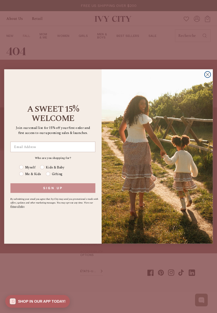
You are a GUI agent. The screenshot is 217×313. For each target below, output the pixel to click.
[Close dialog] (208, 74)
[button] (37, 301)
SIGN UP (52, 188)
